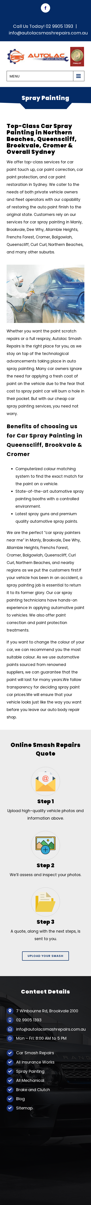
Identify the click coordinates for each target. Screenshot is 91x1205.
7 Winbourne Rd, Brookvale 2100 (47, 1011)
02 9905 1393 (59, 26)
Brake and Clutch (33, 1089)
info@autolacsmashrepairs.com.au (48, 33)
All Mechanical (30, 1080)
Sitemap (24, 1108)
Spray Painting (30, 1071)
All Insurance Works (35, 1062)
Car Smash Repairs (35, 1053)
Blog (20, 1098)
